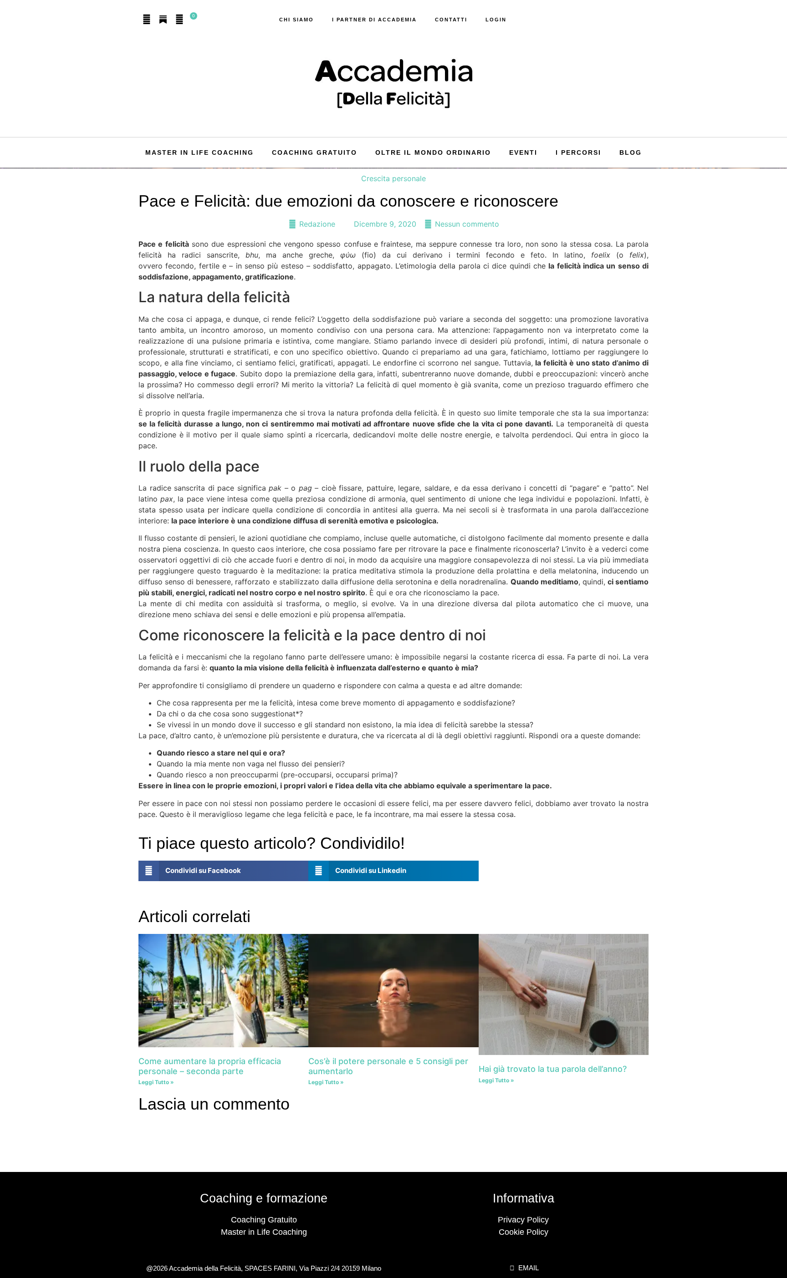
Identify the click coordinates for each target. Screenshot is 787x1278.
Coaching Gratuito (314, 152)
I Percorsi (578, 152)
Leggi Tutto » (156, 1082)
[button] (223, 871)
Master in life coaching (199, 152)
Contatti (451, 19)
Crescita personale (393, 178)
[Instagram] (146, 19)
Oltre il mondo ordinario (433, 152)
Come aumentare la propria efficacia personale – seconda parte (209, 1066)
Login (495, 19)
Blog (630, 152)
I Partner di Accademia (374, 19)
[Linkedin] (179, 19)
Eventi (523, 152)
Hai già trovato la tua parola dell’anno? (553, 1069)
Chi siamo (296, 19)
